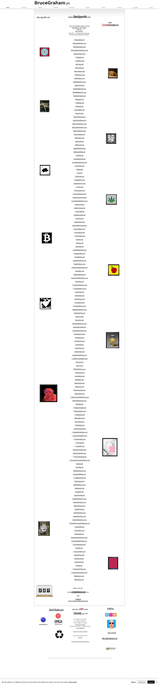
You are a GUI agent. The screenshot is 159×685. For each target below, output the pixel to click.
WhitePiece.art (79, 580)
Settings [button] (133, 682)
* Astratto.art (79, 57)
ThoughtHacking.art (79, 544)
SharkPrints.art (79, 509)
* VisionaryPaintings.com (79, 573)
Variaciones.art (79, 559)
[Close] (157, 682)
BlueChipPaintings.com (79, 127)
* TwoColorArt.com (79, 551)
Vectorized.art (79, 562)
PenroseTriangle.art (80, 457)
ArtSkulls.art (79, 106)
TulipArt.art (79, 548)
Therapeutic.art (79, 534)
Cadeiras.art (79, 155)
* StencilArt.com (79, 530)
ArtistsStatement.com (79, 92)
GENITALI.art (79, 282)
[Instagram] (111, 614)
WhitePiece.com (79, 576)
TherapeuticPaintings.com (79, 537)
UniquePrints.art (79, 555)
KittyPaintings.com (79, 369)
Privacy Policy (73, 682)
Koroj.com (79, 366)
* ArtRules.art (79, 103)
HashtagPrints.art (79, 313)
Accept (151, 682)
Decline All (142, 682)
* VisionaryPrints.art (79, 569)
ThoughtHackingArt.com (79, 541)
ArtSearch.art (79, 99)
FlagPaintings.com (79, 264)
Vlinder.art (79, 566)
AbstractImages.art (79, 96)
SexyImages (78, 481)
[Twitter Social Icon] (107, 614)
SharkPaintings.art (79, 513)
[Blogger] (114, 614)
